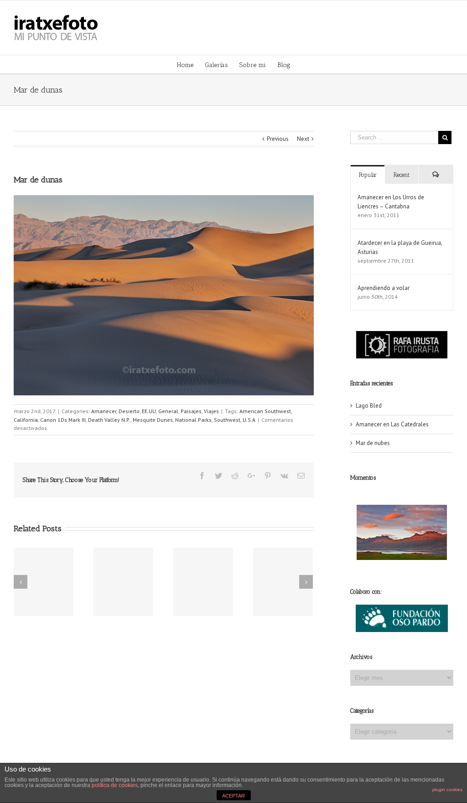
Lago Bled (369, 405)
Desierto (129, 411)
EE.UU (149, 411)
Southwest (227, 419)
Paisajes (191, 411)
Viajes (211, 411)
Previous (278, 139)
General (168, 411)
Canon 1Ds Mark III (63, 419)
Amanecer (103, 411)
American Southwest (265, 411)
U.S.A (249, 419)
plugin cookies (447, 789)
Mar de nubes (373, 443)
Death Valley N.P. (109, 419)
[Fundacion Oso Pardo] (402, 609)
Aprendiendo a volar (384, 288)
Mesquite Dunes (153, 419)
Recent (402, 174)
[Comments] (436, 174)
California (26, 419)
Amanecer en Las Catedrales (392, 424)
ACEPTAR (233, 795)
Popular (368, 174)
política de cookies (115, 785)
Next (303, 139)
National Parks (193, 419)
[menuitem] (191, 64)
